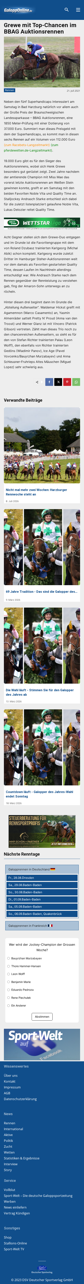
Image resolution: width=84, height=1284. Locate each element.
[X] (58, 382)
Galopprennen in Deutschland (29, 869)
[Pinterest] (67, 382)
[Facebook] (49, 382)
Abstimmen (42, 1016)
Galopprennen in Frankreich (28, 926)
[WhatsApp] (76, 382)
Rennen (9, 90)
